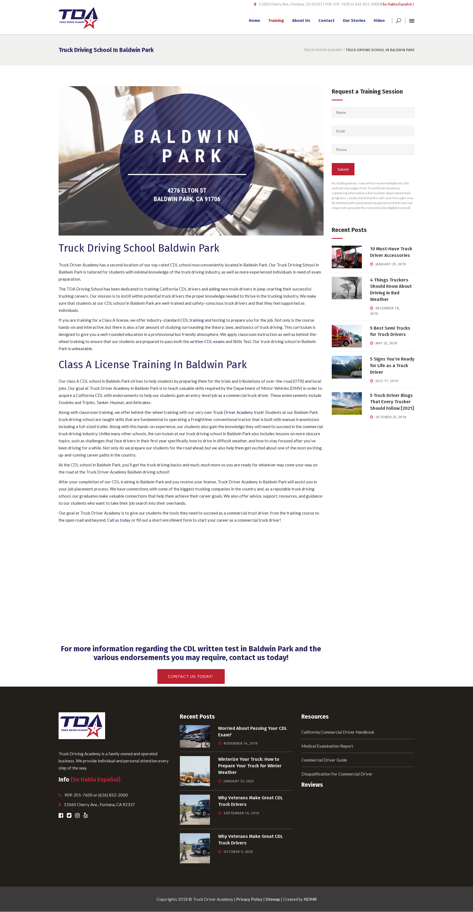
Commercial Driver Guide (324, 759)
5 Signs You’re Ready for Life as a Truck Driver (392, 365)
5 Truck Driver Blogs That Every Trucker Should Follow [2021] (392, 402)
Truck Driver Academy (323, 50)
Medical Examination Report (327, 745)
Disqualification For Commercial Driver (337, 773)
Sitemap (273, 899)
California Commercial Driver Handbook (337, 732)
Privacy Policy (249, 899)
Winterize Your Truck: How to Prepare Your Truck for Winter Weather (250, 765)
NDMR (310, 899)
